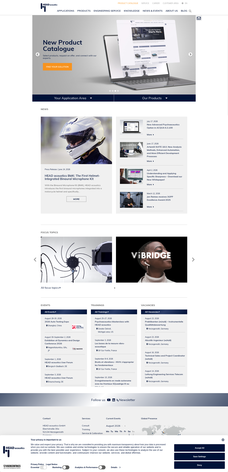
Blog (184, 10)
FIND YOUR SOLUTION (57, 66)
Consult (85, 425)
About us (172, 10)
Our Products (152, 98)
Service (145, 3)
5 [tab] (116, 288)
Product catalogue (128, 3)
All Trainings (101, 312)
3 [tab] (115, 91)
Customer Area (171, 3)
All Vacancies (152, 312)
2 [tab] (112, 91)
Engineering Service (107, 10)
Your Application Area (70, 98)
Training (86, 429)
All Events (50, 312)
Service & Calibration (92, 433)
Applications (65, 10)
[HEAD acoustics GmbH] (49, 7)
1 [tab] (110, 91)
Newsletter (126, 400)
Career (156, 3)
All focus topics (50, 287)
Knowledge (132, 10)
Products (84, 10)
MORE (76, 199)
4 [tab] (118, 91)
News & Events (152, 10)
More (149, 135)
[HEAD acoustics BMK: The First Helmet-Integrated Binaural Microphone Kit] (76, 118)
